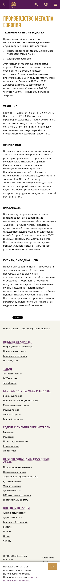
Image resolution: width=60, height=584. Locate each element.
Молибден (8, 436)
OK (52, 566)
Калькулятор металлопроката (35, 328)
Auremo (14, 5)
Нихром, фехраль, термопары (18, 346)
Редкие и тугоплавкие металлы (27, 427)
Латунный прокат (12, 414)
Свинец (7, 540)
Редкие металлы (11, 446)
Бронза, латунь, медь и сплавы (27, 391)
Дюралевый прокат (13, 517)
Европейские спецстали (15, 355)
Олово (6, 536)
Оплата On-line (10, 328)
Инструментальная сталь (15, 499)
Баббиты (7, 526)
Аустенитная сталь (12, 481)
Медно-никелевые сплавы (16, 405)
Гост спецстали (10, 360)
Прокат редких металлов (15, 441)
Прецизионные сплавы (14, 351)
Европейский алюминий (15, 522)
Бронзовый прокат (12, 395)
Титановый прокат (12, 373)
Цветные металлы (16, 508)
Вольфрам (8, 432)
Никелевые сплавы (17, 341)
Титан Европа (9, 383)
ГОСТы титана (10, 378)
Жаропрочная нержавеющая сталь (20, 476)
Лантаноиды (9, 450)
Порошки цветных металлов (17, 467)
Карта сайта (48, 557)
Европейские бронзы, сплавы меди (20, 400)
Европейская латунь (13, 419)
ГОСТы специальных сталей (17, 495)
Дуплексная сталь (12, 490)
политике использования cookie (21, 578)
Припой (7, 531)
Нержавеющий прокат (14, 471)
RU (36, 4)
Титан (7, 368)
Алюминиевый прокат (14, 512)
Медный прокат (11, 409)
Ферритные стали (12, 485)
